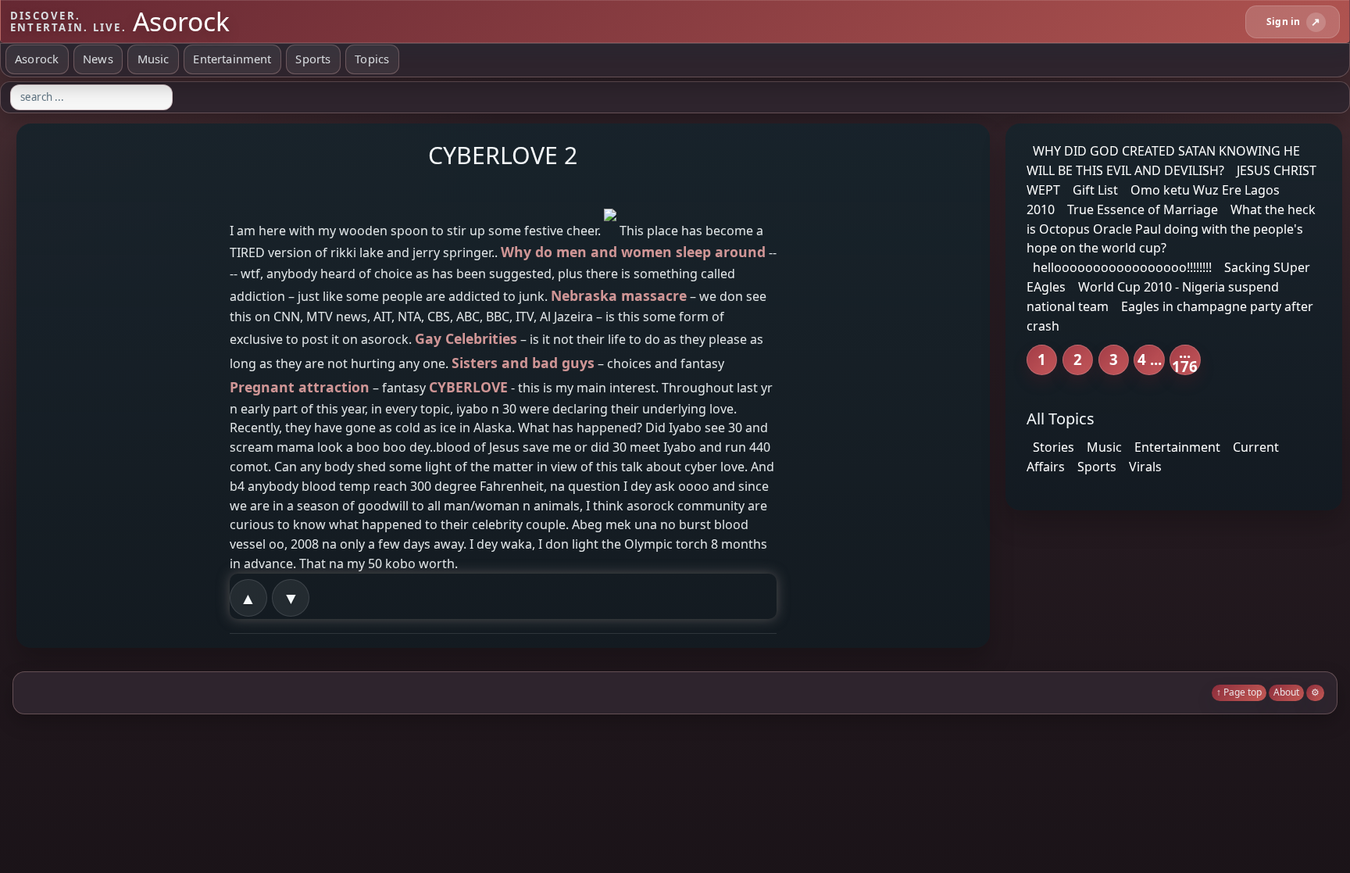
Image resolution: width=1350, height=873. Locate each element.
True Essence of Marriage (1142, 209)
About (1286, 692)
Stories (1053, 447)
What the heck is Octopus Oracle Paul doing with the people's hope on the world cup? (1171, 229)
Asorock (37, 58)
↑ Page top (1239, 692)
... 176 (1185, 360)
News (98, 58)
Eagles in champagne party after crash (1170, 316)
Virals (1145, 466)
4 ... (1150, 359)
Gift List (1095, 190)
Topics (372, 58)
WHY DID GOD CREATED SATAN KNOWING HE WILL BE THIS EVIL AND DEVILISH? (1163, 160)
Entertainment (232, 58)
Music (154, 58)
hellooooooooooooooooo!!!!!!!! (1122, 267)
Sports (312, 58)
